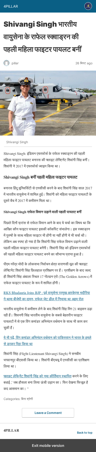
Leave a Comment (48, 413)
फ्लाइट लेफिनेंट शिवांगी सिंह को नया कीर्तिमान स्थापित (37, 376)
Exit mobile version (48, 445)
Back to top (84, 432)
